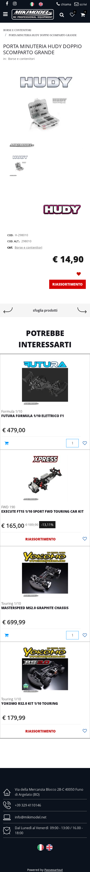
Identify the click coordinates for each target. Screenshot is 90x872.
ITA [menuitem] (33, 4)
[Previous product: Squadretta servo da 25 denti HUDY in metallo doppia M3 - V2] (8, 310)
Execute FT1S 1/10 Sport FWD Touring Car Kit (42, 512)
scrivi (83, 4)
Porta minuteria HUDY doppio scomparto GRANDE (43, 35)
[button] (45, 110)
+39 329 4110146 (28, 805)
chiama (66, 4)
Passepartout (53, 870)
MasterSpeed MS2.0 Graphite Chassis (34, 608)
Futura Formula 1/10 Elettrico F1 (32, 416)
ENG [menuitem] (42, 4)
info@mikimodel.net (30, 817)
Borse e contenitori (17, 30)
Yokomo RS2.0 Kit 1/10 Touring (29, 704)
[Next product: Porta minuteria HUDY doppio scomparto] (82, 310)
